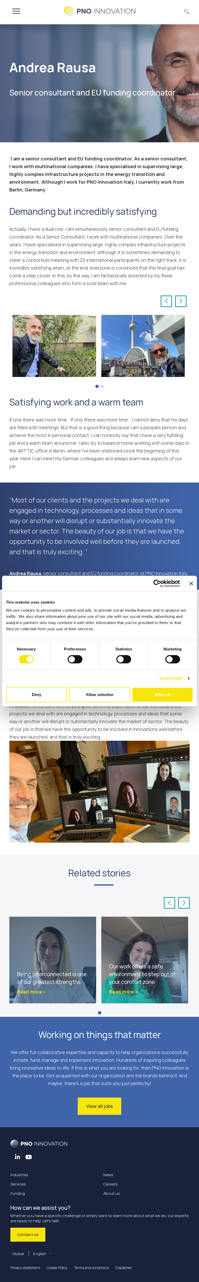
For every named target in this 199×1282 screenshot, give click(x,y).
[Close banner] (191, 583)
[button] (187, 11)
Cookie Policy (57, 1267)
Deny (36, 694)
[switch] (75, 659)
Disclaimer (123, 1267)
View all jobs (99, 1106)
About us (111, 1193)
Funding (17, 1193)
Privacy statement (25, 1267)
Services (18, 1184)
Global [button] (29, 1253)
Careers (110, 1184)
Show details (171, 678)
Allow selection (99, 694)
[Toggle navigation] (16, 11)
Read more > (31, 992)
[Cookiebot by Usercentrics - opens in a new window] (157, 583)
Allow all (162, 694)
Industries (19, 1174)
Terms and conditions (91, 1267)
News (108, 1174)
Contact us (27, 1234)
